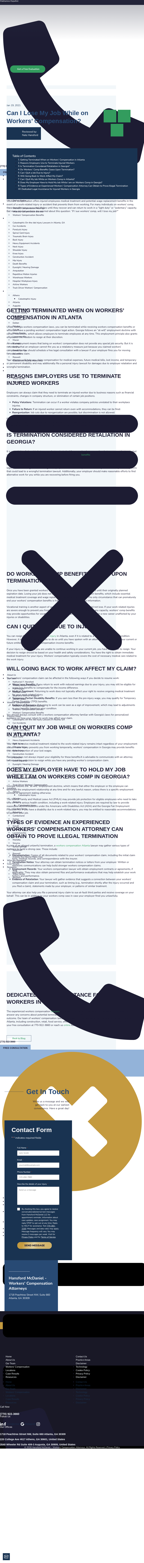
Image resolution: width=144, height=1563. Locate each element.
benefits (85, 454)
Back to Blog (18, 1038)
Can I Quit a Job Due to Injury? (35, 172)
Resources (11, 1377)
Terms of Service (48, 1237)
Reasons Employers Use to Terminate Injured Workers (47, 163)
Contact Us (81, 1356)
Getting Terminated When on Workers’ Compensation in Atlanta (52, 159)
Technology (81, 1367)
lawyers (55, 1011)
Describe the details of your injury (32, 1184)
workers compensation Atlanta (73, 845)
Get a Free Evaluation (28, 69)
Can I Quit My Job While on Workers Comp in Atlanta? (47, 179)
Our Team (10, 1363)
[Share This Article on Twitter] (117, 130)
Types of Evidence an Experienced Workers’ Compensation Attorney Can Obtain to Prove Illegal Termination (74, 185)
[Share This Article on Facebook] (110, 116)
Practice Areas (83, 1360)
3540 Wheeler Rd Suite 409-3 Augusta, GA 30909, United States (37, 1444)
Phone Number (24, 1172)
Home (9, 1356)
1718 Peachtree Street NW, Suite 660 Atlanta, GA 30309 (33, 1434)
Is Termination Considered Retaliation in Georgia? (45, 166)
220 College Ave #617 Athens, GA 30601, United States (32, 1439)
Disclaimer (81, 1363)
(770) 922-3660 (9, 1413)
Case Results (12, 1374)
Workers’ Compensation (18, 1367)
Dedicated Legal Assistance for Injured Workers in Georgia (51, 189)
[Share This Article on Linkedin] (124, 116)
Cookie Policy (83, 1370)
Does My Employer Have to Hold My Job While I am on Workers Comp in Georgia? (61, 182)
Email (20, 1160)
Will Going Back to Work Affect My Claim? (41, 176)
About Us (10, 1360)
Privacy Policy (28, 1237)
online (66, 1025)
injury (53, 636)
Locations (10, 1370)
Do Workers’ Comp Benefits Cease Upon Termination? (47, 169)
